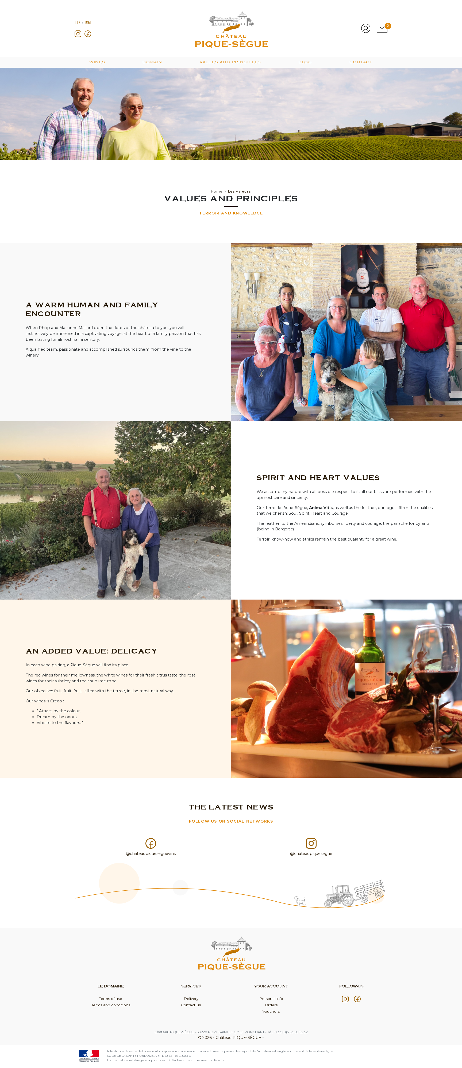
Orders (271, 1005)
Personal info (271, 998)
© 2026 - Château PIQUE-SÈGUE (230, 1037)
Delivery (191, 998)
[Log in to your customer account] (365, 28)
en (88, 22)
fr (77, 22)
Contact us (191, 1005)
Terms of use (110, 998)
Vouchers (271, 1011)
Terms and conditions (110, 1005)
